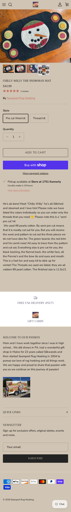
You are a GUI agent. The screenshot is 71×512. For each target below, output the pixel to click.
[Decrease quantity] (6, 137)
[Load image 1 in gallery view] (35, 36)
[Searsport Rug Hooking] (35, 4)
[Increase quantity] (20, 137)
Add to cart (35, 152)
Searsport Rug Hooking (21, 98)
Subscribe (35, 458)
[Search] (12, 5)
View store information (19, 190)
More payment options (35, 173)
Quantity (8, 129)
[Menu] (4, 5)
